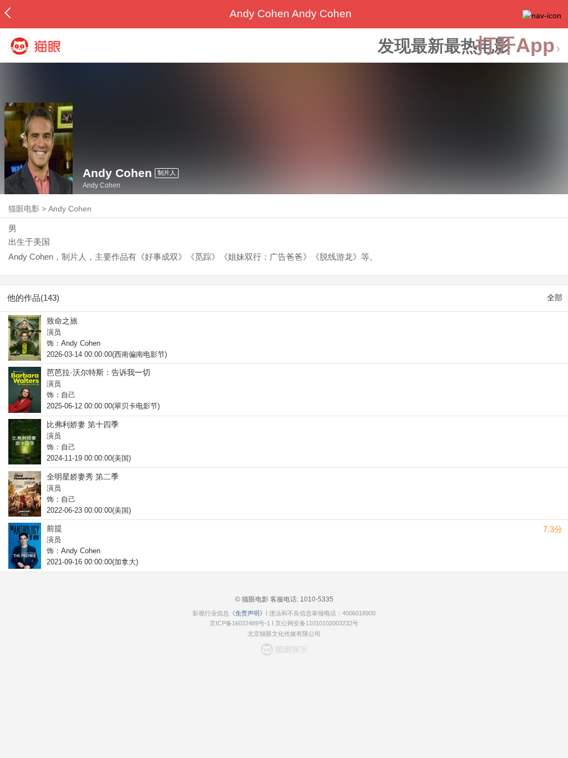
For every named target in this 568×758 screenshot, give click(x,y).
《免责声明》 (247, 613)
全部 (554, 297)
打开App (515, 46)
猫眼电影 (23, 208)
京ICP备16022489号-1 (240, 623)
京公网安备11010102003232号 (316, 623)
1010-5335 (315, 599)
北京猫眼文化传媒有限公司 (284, 633)
